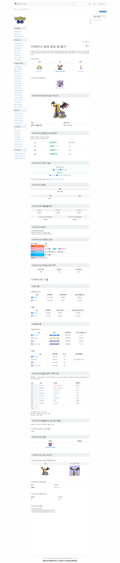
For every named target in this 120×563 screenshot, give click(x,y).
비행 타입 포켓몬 (18, 88)
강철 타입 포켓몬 (18, 104)
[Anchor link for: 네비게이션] (39, 58)
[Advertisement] (20, 184)
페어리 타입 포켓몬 (18, 107)
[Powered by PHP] (53, 560)
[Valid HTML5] (60, 560)
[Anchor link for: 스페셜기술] (42, 324)
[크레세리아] (81, 67)
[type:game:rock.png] (65, 175)
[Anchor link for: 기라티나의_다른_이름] (46, 481)
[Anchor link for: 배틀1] (35, 350)
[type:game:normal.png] (45, 254)
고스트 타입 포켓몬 (18, 97)
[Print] (88, 41)
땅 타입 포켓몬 (17, 85)
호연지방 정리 (17, 134)
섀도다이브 (35, 344)
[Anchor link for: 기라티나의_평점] (47, 185)
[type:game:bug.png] (62, 251)
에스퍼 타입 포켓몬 (18, 90)
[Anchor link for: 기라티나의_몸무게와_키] (47, 493)
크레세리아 (81, 71)
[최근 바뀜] (84, 41)
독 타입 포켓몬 (17, 83)
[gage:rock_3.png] (54, 338)
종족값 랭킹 (16, 55)
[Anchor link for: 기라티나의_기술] (49, 279)
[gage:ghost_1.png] (54, 344)
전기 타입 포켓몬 (18, 76)
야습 (34, 341)
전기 (57, 251)
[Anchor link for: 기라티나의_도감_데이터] (53, 455)
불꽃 (47, 251)
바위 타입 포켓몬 (18, 95)
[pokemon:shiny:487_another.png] (74, 470)
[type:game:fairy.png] (62, 248)
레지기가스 (39, 71)
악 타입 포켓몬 (17, 102)
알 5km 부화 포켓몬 (18, 120)
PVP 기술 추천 (17, 50)
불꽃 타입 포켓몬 (18, 69)
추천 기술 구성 (17, 52)
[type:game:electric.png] (55, 251)
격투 (51, 254)
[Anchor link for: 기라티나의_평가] (47, 227)
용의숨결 (57, 169)
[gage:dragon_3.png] (54, 335)
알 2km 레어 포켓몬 (18, 123)
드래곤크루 (64, 169)
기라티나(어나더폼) (60, 71)
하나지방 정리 (17, 139)
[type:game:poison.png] (59, 251)
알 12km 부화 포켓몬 (18, 113)
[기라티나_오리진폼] (60, 83)
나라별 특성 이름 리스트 (19, 158)
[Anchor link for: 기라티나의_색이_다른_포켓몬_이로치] (56, 460)
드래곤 (57, 248)
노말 (47, 254)
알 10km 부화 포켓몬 (18, 116)
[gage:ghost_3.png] (54, 341)
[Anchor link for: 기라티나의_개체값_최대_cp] (56, 265)
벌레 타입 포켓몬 (18, 92)
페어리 (65, 248)
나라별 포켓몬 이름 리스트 (20, 153)
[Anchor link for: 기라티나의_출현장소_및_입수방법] (62, 421)
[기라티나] (60, 67)
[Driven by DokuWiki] (73, 560)
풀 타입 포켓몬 (17, 73)
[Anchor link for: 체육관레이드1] (41, 329)
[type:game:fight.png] (49, 254)
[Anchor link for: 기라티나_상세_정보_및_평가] (67, 46)
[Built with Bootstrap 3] (46, 560)
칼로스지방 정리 (17, 141)
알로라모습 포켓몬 (18, 144)
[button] (95, 4)
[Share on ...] (83, 41)
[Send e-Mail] (86, 41)
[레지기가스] (39, 67)
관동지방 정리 (17, 130)
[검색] (90, 3)
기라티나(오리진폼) (60, 88)
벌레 (64, 251)
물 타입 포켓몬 (17, 71)
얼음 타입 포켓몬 (18, 78)
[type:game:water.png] (49, 251)
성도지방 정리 (17, 132)
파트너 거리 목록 (18, 57)
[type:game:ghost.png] (32, 125)
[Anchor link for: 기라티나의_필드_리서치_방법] (51, 428)
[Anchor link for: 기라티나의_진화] (47, 437)
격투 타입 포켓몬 (18, 81)
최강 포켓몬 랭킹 (18, 43)
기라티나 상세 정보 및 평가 (22, 9)
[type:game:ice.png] (45, 248)
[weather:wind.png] (69, 125)
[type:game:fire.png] (45, 251)
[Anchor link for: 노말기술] (40, 286)
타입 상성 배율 (17, 59)
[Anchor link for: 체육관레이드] (41, 291)
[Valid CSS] (67, 560)
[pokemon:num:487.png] (45, 470)
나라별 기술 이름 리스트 (19, 155)
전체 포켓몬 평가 (18, 31)
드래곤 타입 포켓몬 (18, 99)
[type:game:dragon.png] (37, 125)
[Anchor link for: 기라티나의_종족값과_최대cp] (58, 133)
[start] (20, 19)
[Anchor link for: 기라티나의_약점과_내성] (53, 239)
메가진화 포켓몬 (17, 48)
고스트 (52, 248)
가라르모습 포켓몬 (18, 146)
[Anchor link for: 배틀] (35, 307)
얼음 (47, 248)
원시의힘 (68, 175)
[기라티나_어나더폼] (50, 444)
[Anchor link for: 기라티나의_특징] (43, 506)
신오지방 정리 (17, 137)
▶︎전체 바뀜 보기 (97, 20)
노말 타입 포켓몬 (18, 66)
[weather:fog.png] (64, 125)
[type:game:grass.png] (52, 251)
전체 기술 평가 (17, 34)
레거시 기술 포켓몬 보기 (58, 179)
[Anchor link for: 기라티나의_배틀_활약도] (53, 206)
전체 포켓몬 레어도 (18, 36)
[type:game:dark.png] (59, 248)
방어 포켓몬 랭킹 (18, 45)
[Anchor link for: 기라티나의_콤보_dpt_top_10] (60, 373)
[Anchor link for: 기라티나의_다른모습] (46, 78)
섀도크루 (53, 175)
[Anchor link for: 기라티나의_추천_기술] (51, 163)
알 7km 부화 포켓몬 (18, 118)
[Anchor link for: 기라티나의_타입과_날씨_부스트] (60, 95)
